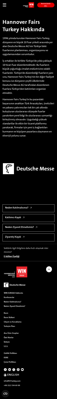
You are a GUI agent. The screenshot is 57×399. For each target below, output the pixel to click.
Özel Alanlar (8, 338)
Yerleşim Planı (9, 326)
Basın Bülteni (9, 318)
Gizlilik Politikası (10, 353)
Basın (6, 313)
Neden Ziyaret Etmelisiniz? (14, 306)
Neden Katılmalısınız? (12, 302)
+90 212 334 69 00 (12, 385)
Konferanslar (9, 297)
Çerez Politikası (10, 362)
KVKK (6, 358)
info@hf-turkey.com (12, 381)
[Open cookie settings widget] (5, 393)
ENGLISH (13, 375)
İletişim (7, 342)
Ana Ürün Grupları (11, 333)
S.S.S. (6, 346)
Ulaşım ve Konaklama (12, 322)
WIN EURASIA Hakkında (13, 293)
